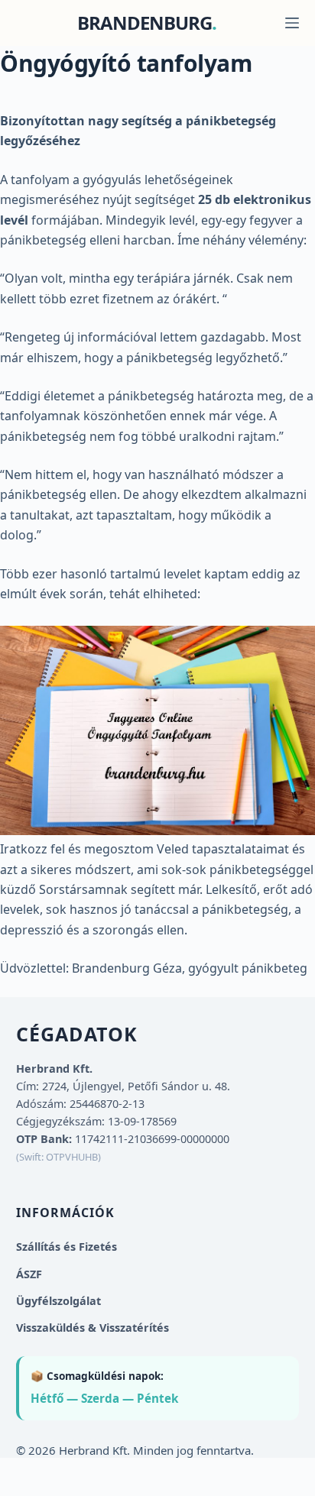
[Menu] (292, 23)
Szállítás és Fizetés (66, 1246)
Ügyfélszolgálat (58, 1301)
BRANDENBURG (144, 22)
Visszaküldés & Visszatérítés (92, 1327)
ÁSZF (29, 1274)
